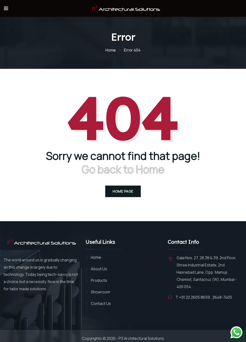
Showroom (100, 292)
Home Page (123, 191)
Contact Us (101, 303)
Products (99, 280)
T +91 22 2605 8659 (193, 297)
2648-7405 (222, 297)
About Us (99, 268)
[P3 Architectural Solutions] (125, 8)
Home (110, 50)
